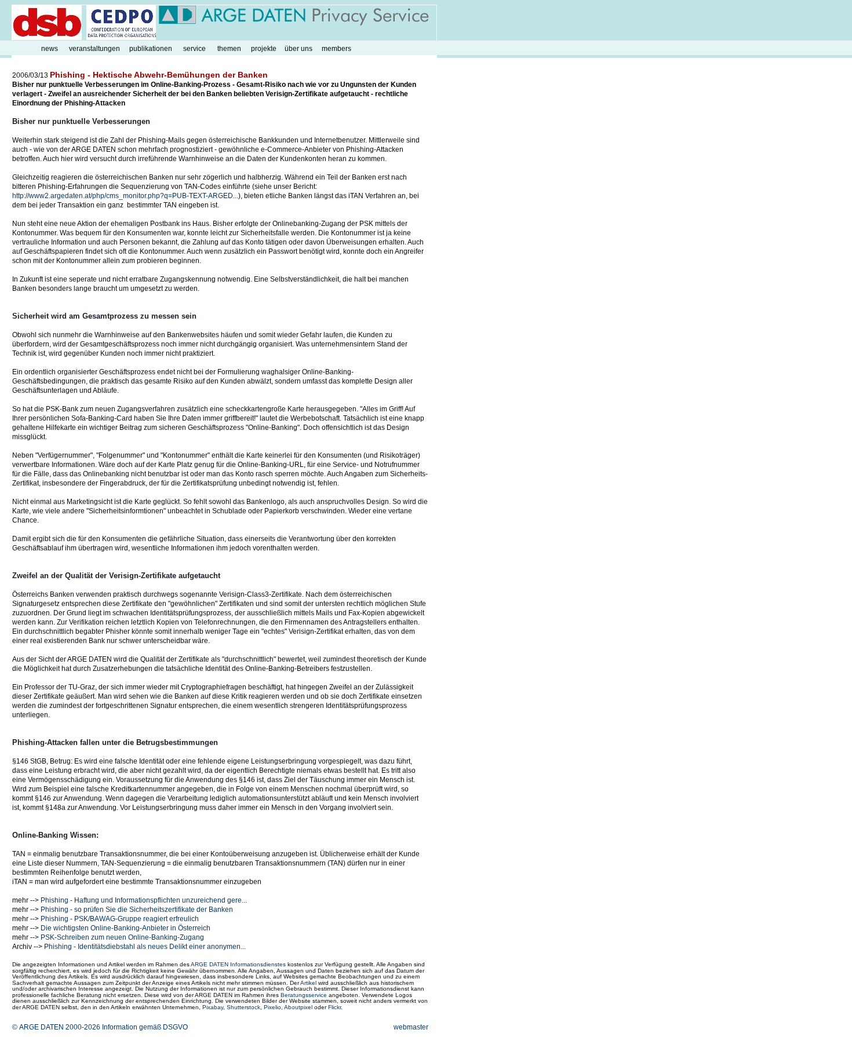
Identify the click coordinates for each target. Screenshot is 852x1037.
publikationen (150, 49)
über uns (298, 49)
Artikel (308, 983)
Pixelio (272, 1007)
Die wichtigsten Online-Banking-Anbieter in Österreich (125, 928)
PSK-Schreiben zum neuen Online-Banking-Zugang (122, 937)
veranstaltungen (94, 49)
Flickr (334, 1007)
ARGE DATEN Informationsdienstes (238, 964)
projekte (263, 49)
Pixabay (212, 1007)
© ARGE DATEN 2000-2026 (56, 1027)
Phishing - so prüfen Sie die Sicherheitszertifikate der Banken (137, 909)
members (336, 49)
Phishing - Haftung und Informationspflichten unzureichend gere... (144, 900)
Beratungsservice (304, 995)
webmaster (411, 1027)
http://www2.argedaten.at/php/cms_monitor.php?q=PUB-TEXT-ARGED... (125, 196)
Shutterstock (243, 1007)
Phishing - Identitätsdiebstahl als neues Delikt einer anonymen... (145, 947)
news (49, 49)
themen (229, 49)
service (194, 49)
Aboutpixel (298, 1007)
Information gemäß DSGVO (145, 1027)
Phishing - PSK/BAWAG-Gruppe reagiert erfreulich (120, 919)
